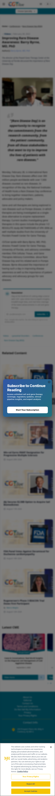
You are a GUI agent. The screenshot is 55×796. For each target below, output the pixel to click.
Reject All (31, 784)
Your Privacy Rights (31, 776)
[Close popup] (49, 382)
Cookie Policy (22, 771)
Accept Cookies (30, 791)
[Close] (51, 747)
